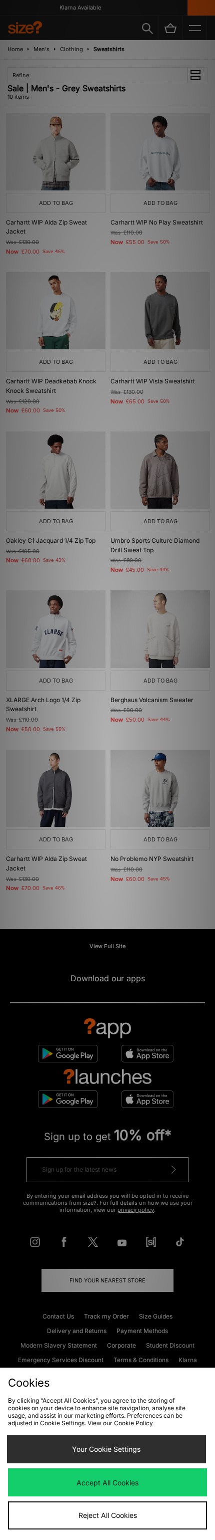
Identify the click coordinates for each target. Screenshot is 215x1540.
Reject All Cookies (107, 1515)
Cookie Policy (133, 1423)
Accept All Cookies (107, 1482)
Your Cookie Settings (106, 1449)
